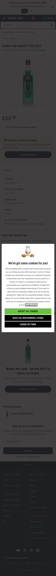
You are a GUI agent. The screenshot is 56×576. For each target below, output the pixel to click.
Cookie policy (31, 305)
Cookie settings (28, 324)
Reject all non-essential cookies (28, 318)
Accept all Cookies (28, 311)
